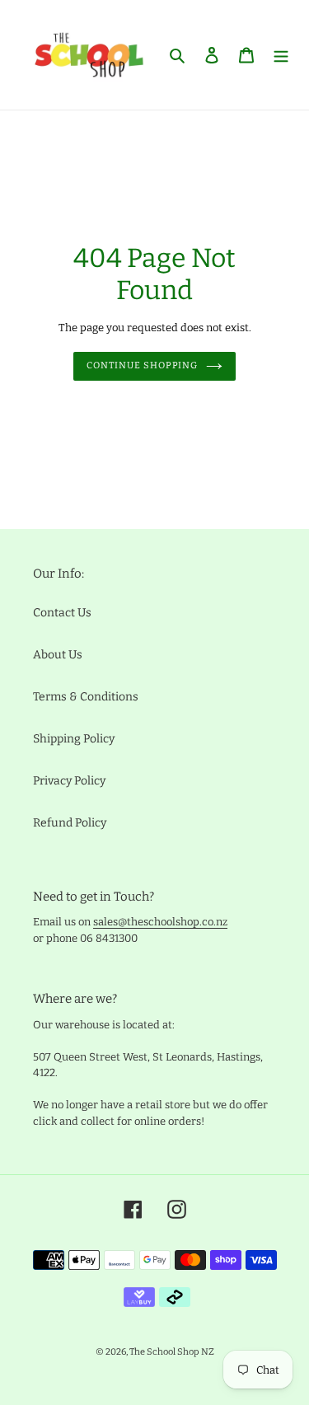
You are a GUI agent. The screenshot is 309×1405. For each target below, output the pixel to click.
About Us (57, 655)
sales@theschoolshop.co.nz (160, 922)
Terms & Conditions (85, 697)
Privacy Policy (69, 781)
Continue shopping (142, 365)
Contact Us (62, 613)
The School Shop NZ (171, 1351)
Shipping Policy (74, 739)
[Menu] (281, 55)
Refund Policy (69, 823)
